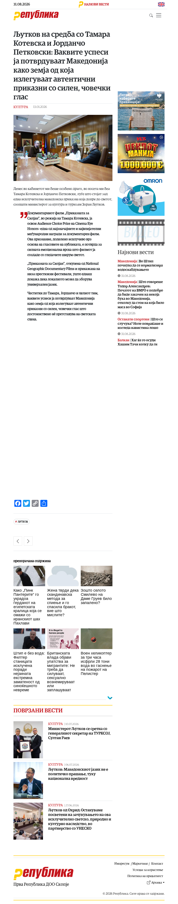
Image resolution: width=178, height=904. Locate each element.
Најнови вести (136, 252)
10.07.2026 (72, 724)
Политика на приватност (145, 876)
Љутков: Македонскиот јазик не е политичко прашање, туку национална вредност (78, 774)
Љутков (23, 522)
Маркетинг (140, 863)
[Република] (36, 15)
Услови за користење (148, 870)
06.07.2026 (72, 764)
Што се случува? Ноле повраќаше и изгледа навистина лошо (140, 323)
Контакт (157, 863)
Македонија (127, 261)
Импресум (121, 863)
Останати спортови (133, 319)
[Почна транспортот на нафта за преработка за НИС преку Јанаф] (28, 541)
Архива (156, 882)
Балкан (123, 340)
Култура (20, 107)
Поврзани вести (38, 710)
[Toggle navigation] (159, 15)
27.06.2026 (72, 805)
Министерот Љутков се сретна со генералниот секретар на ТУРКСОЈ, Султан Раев (79, 733)
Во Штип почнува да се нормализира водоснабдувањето (140, 265)
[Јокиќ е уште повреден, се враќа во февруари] (17, 541)
